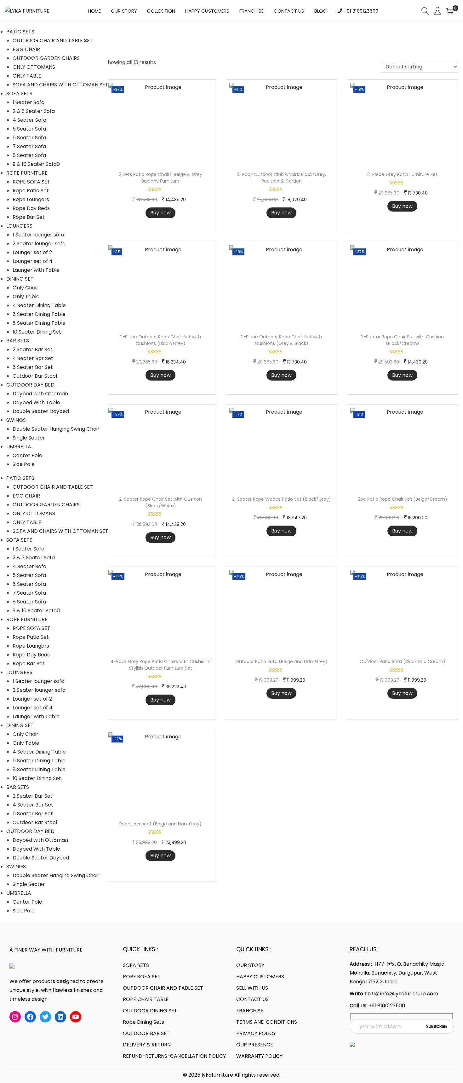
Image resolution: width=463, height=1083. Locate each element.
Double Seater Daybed (41, 411)
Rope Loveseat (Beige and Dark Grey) (160, 824)
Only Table (26, 296)
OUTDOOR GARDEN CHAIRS (46, 58)
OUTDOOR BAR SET (146, 1033)
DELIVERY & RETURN (147, 1044)
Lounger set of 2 (32, 252)
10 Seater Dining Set (37, 331)
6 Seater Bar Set (33, 367)
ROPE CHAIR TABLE (146, 999)
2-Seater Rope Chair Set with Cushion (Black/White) (160, 502)
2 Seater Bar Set (33, 349)
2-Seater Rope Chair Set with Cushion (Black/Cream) (402, 340)
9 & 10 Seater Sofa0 (36, 164)
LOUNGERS (19, 226)
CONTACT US (252, 999)
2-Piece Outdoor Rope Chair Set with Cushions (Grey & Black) (281, 340)
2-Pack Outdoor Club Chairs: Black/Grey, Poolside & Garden (281, 177)
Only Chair (25, 287)
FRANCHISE (249, 1010)
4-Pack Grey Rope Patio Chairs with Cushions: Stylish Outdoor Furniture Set (161, 664)
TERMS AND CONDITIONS (266, 1022)
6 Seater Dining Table (39, 314)
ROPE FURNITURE (27, 173)
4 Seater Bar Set (33, 358)
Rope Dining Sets (143, 1022)
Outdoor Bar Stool (35, 376)
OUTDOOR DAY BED (30, 384)
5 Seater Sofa (29, 128)
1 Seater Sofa (28, 102)
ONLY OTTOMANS (34, 67)
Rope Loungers (31, 199)
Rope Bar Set (29, 217)
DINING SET (20, 278)
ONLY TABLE (27, 75)
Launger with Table (36, 270)
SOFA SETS (19, 93)
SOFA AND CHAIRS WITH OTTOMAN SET (60, 84)
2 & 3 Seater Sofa (34, 111)
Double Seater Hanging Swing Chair (56, 429)
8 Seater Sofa (29, 155)
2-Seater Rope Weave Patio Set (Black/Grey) (281, 499)
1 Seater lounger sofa (38, 234)
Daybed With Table (36, 402)
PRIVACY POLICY (256, 1033)
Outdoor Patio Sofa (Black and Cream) (402, 661)
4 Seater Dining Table (39, 305)
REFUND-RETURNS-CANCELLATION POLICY (174, 1056)
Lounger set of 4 (33, 261)
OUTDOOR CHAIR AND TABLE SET (53, 40)
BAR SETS (17, 340)
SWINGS (16, 420)
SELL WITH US (252, 988)
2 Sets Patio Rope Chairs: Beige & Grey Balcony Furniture (160, 177)
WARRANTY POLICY (259, 1056)
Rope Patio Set (31, 190)
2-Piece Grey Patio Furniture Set (402, 174)
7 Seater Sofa (29, 146)
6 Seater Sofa (29, 137)
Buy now (160, 212)
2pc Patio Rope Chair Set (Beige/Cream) (402, 499)
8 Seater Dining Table (39, 323)
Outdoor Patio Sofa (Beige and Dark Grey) (281, 661)
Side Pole (24, 464)
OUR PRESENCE (254, 1044)
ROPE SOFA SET (31, 181)
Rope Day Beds (31, 208)
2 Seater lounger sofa (39, 243)
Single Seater (29, 437)
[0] (450, 11)
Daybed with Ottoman (40, 393)
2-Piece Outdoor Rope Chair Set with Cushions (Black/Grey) (160, 340)
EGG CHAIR (26, 49)
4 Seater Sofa (29, 120)
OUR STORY (250, 965)
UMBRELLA (18, 446)
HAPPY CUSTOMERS (260, 976)
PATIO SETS (20, 31)
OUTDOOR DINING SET (150, 1010)
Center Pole (27, 455)
